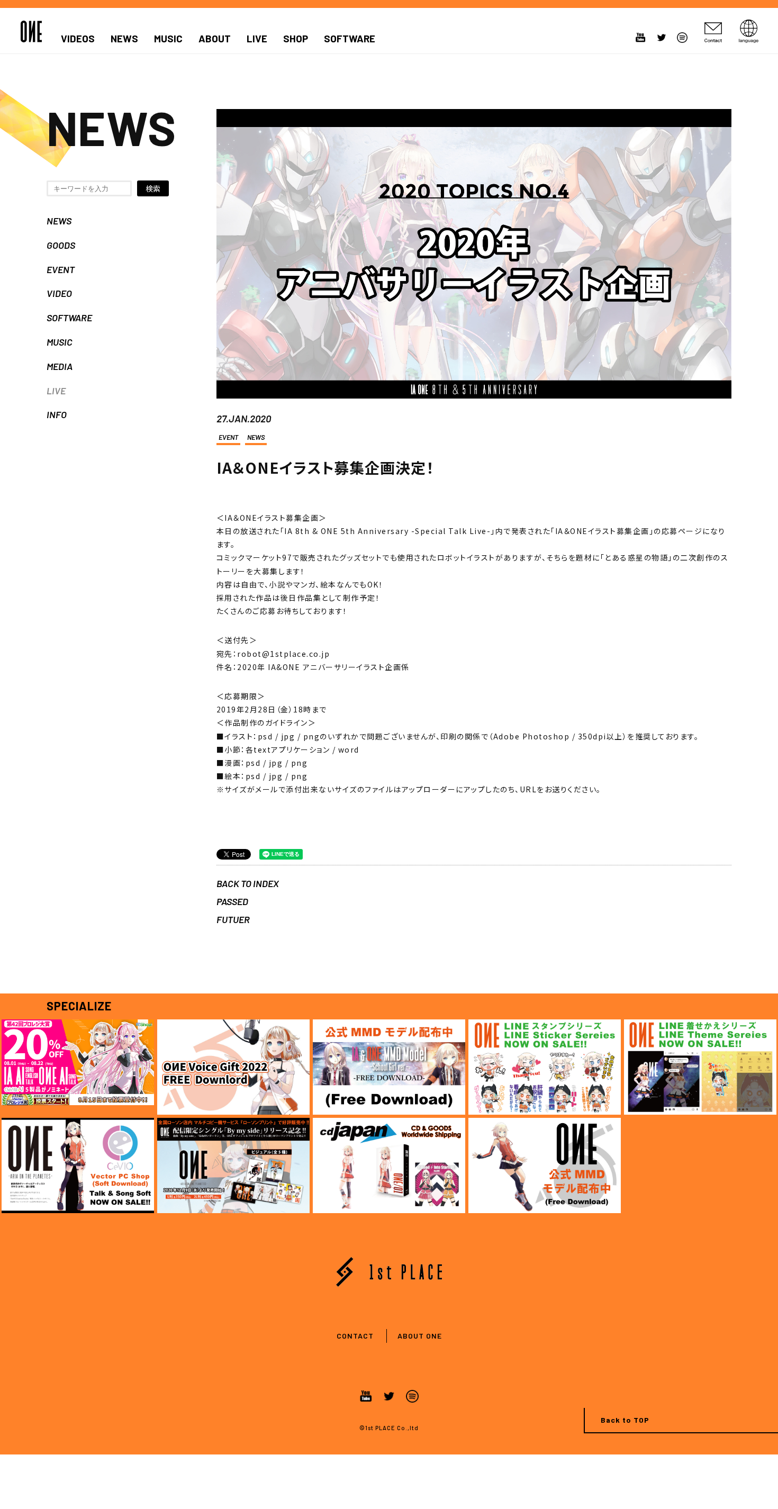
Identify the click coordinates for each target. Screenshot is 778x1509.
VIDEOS (78, 38)
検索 (153, 188)
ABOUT (214, 38)
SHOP (295, 38)
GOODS (61, 245)
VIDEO (59, 293)
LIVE (257, 38)
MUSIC (168, 38)
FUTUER (233, 919)
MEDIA (60, 366)
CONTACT (355, 1335)
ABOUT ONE (419, 1335)
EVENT (61, 269)
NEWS (124, 38)
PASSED (232, 901)
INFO (57, 414)
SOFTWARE (349, 38)
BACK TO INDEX (247, 883)
